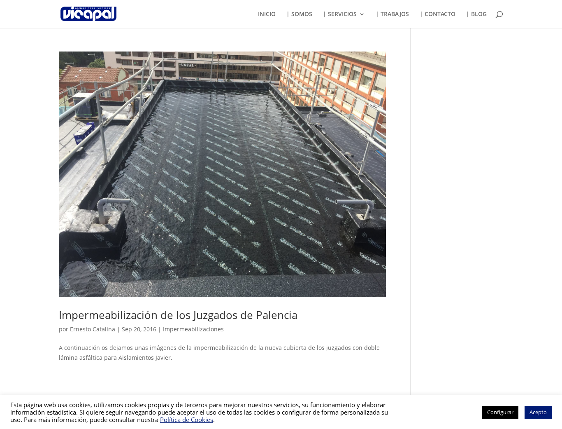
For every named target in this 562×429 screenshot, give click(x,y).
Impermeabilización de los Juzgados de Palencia (178, 314)
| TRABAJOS (392, 14)
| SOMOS (299, 14)
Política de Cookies (186, 419)
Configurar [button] (500, 412)
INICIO (267, 14)
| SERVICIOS (340, 14)
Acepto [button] (538, 412)
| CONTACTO (437, 14)
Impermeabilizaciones (193, 329)
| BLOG (476, 14)
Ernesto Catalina (92, 329)
